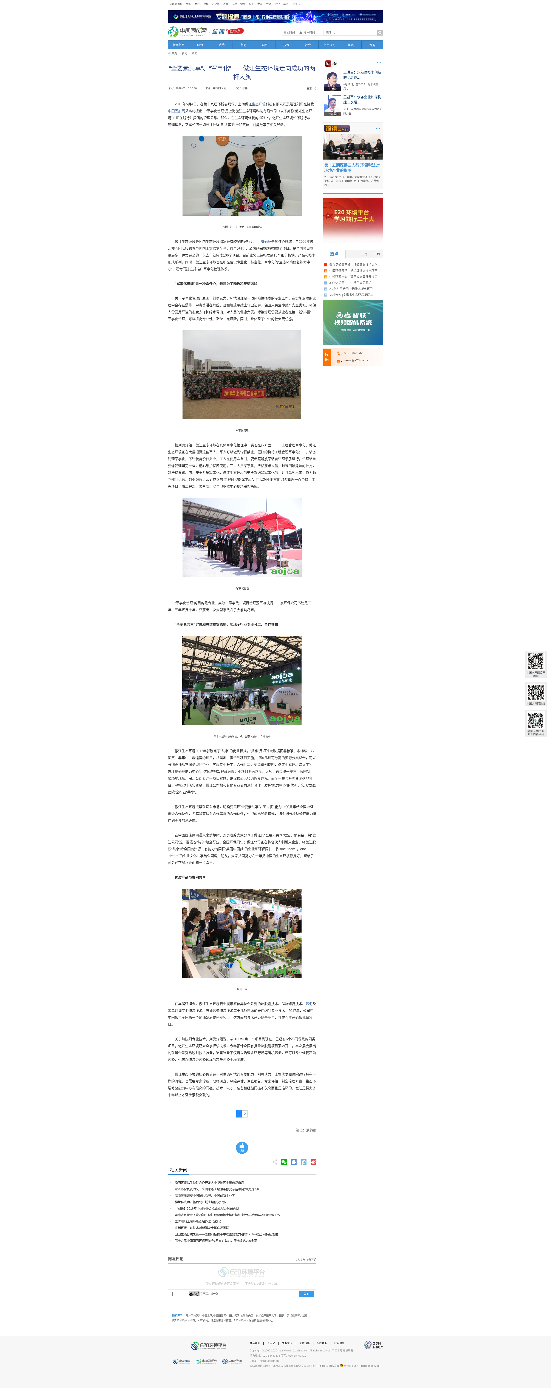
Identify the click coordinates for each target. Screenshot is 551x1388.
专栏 (197, 4)
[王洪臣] (332, 71)
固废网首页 (176, 4)
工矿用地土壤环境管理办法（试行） (199, 1221)
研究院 (216, 4)
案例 (285, 4)
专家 (260, 4)
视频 (205, 4)
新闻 (188, 4)
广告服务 (339, 1343)
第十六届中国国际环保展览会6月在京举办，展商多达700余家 (216, 1240)
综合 (200, 45)
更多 (379, 62)
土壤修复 (264, 241)
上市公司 (329, 45)
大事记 (271, 1343)
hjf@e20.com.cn (269, 1360)
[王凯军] (332, 96)
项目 (265, 45)
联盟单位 (287, 1343)
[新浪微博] (313, 1160)
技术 (286, 45)
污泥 (309, 1004)
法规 (234, 4)
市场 (243, 45)
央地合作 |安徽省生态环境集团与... (352, 295)
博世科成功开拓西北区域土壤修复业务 (200, 1202)
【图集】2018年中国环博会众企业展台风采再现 (207, 1208)
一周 (377, 254)
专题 (372, 45)
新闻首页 (179, 45)
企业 (277, 4)
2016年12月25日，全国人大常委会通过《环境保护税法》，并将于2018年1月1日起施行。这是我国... (352, 181)
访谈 (351, 45)
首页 (174, 53)
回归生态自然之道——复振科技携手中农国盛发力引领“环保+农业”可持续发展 (226, 1234)
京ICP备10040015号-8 (325, 1366)
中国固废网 (176, 111)
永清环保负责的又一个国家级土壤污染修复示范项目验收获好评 (217, 1189)
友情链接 (304, 1343)
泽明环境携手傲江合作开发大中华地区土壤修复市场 (209, 1182)
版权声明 (322, 1343)
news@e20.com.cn (357, 360)
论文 (242, 4)
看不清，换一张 (209, 1293)
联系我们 (255, 1343)
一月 (364, 254)
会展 (268, 4)
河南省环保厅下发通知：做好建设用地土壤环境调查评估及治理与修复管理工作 (227, 1215)
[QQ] (294, 1160)
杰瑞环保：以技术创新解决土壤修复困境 (202, 1228)
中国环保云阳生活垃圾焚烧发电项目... (354, 270)
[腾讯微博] (304, 1160)
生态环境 (259, 104)
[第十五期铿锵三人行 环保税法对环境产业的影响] (353, 135)
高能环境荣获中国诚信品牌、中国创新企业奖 (205, 1195)
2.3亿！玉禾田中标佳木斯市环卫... (352, 289)
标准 (251, 4)
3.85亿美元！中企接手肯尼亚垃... (351, 282)
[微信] (284, 1160)
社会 (308, 45)
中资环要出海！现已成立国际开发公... (354, 276)
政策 (225, 4)
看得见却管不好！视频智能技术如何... (354, 264)
